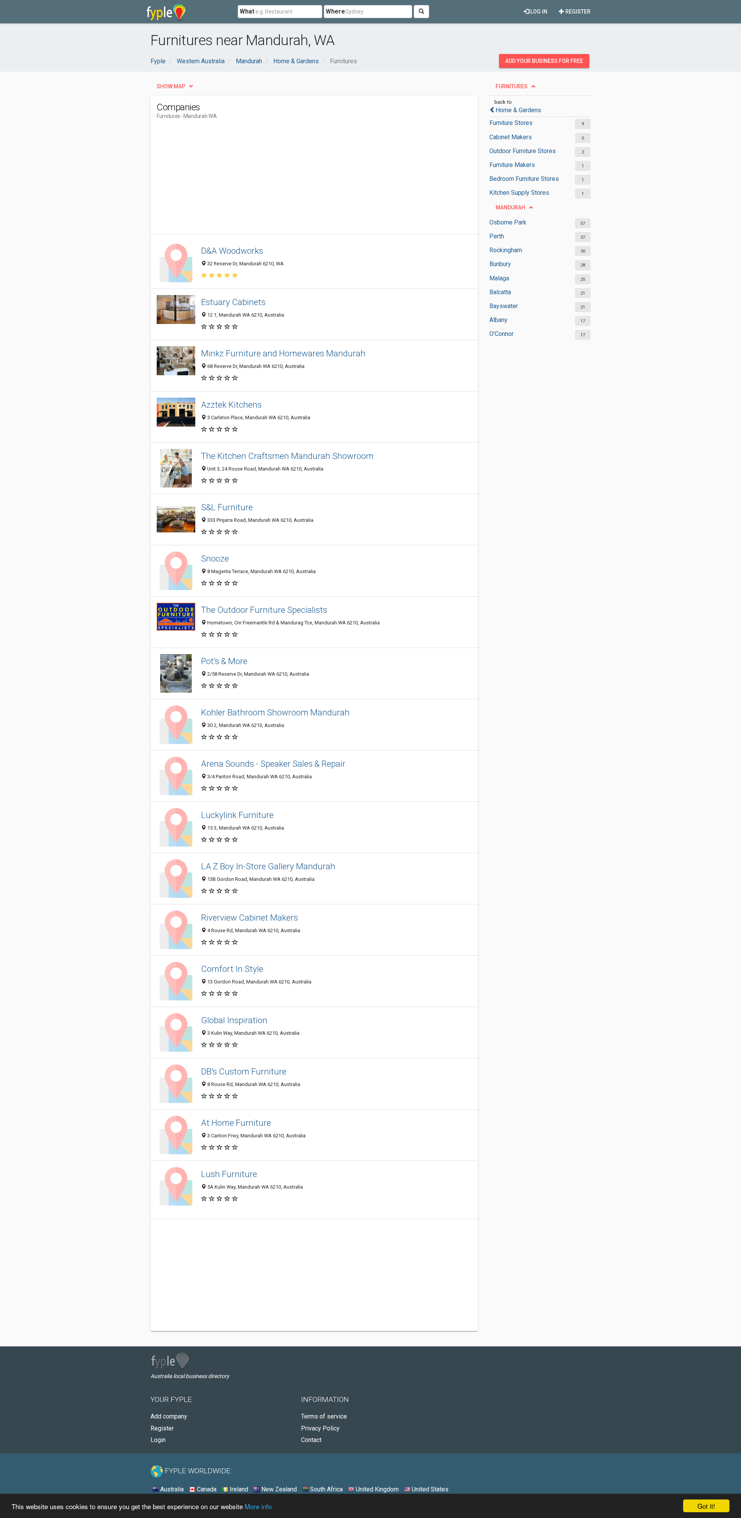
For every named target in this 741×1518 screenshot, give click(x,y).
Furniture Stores (511, 122)
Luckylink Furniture (237, 815)
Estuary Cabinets (233, 302)
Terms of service (324, 1416)
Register (577, 11)
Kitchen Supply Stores (519, 192)
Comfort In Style (232, 969)
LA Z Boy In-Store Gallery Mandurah (268, 866)
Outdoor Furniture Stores (522, 151)
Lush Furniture (229, 1174)
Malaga (499, 278)
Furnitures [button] (512, 86)
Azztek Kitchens (231, 405)
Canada (206, 1489)
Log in (538, 11)
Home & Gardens (518, 110)
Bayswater (503, 306)
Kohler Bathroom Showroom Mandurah (275, 712)
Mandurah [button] (510, 207)
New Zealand (278, 1489)
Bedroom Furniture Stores (524, 178)
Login (158, 1440)
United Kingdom (376, 1489)
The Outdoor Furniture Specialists (264, 610)
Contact (311, 1440)
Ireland (238, 1489)
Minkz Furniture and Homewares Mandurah (283, 353)
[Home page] (166, 11)
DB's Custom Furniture (243, 1071)
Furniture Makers (512, 165)
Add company (169, 1416)
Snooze (215, 558)
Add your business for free (544, 61)
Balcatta (500, 292)
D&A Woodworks (232, 251)
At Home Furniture (236, 1123)
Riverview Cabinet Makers (249, 917)
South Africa (325, 1489)
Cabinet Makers (510, 137)
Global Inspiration (234, 1020)
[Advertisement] (297, 180)
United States (429, 1489)
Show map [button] (171, 86)
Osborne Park (507, 222)
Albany (498, 320)
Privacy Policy (320, 1428)
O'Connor (501, 333)
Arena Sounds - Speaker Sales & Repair (273, 764)
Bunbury (500, 264)
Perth (496, 236)
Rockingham (505, 250)
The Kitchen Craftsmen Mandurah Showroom (287, 456)
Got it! (706, 1506)
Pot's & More (224, 661)
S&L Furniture (227, 507)
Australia (171, 1489)
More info (258, 1506)
